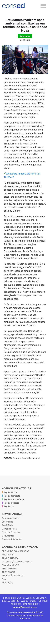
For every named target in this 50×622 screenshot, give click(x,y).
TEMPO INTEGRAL (11, 558)
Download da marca (12, 539)
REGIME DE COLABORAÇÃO (15, 551)
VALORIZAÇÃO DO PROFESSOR (17, 561)
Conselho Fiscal (9, 528)
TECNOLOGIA (8, 572)
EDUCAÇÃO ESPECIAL (13, 575)
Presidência (7, 525)
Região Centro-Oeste (14, 499)
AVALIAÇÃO (7, 582)
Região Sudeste (11, 503)
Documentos (8, 535)
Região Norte (10, 492)
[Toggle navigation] (43, 5)
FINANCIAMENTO (10, 565)
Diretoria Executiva (11, 532)
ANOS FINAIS (8, 554)
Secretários (7, 521)
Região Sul (9, 506)
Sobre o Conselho (10, 518)
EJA (4, 579)
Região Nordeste (12, 496)
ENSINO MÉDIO (9, 568)
